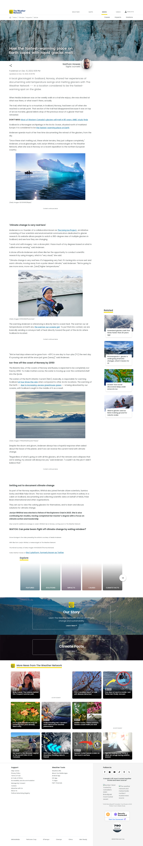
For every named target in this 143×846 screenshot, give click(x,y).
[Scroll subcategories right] (122, 577)
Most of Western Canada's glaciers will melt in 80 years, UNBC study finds (54, 119)
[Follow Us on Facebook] (104, 772)
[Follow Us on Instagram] (109, 772)
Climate (21, 17)
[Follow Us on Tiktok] (119, 772)
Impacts (29, 17)
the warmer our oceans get (47, 327)
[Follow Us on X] (129, 772)
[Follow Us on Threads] (124, 772)
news (15, 17)
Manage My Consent (18, 783)
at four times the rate (28, 382)
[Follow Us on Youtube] (114, 772)
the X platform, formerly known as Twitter (45, 552)
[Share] (10, 65)
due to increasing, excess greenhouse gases (41, 385)
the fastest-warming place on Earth (52, 127)
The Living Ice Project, (67, 230)
